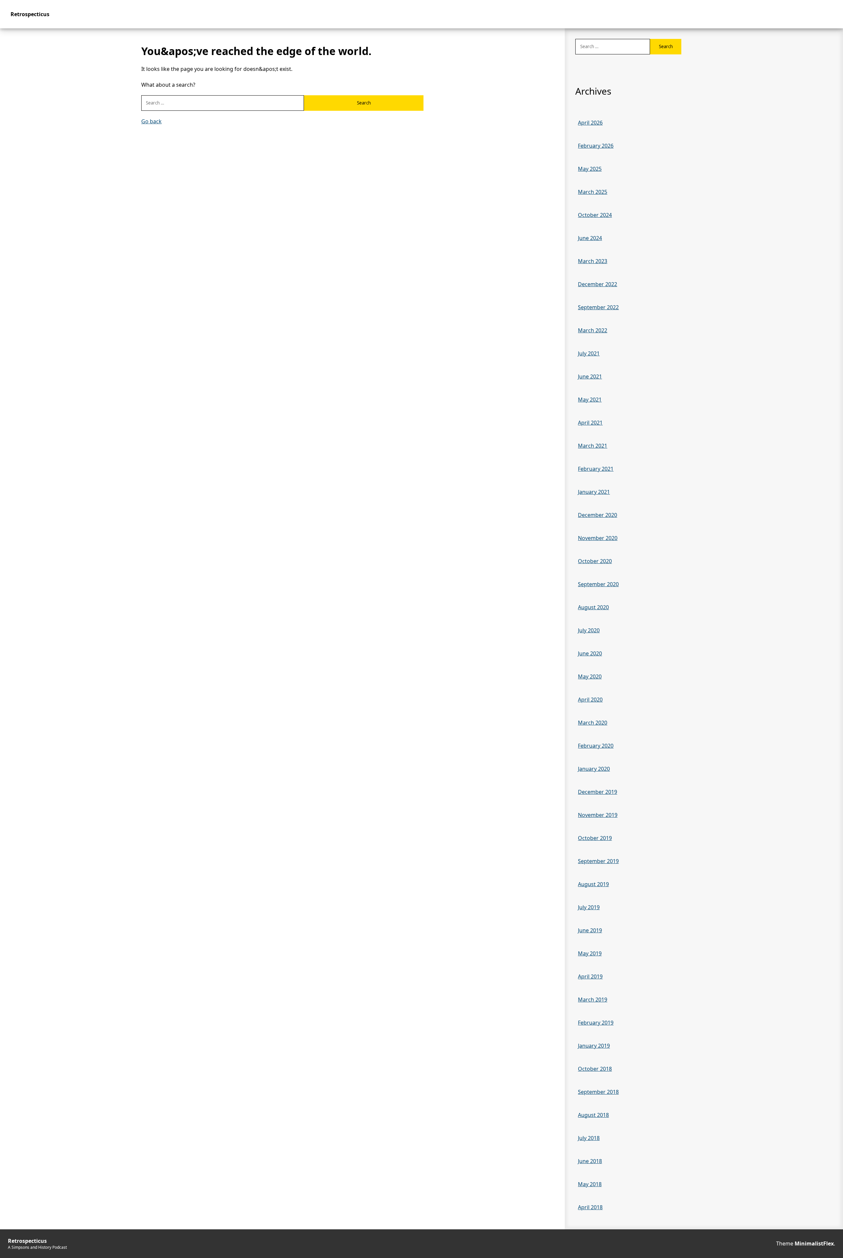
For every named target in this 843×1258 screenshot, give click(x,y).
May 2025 (590, 168)
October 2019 (595, 838)
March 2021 (592, 445)
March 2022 (592, 330)
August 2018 (593, 1115)
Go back (151, 121)
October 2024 (595, 215)
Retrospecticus (30, 14)
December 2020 (597, 515)
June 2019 (590, 930)
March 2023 (592, 261)
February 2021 (595, 468)
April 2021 (590, 422)
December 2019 (597, 791)
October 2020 (595, 561)
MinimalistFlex (814, 1243)
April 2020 (590, 699)
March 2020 (592, 722)
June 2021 (590, 376)
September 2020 (598, 584)
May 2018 (590, 1184)
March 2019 (592, 999)
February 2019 (595, 1022)
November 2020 (597, 538)
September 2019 (598, 861)
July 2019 (589, 907)
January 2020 (594, 768)
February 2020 (595, 745)
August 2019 (593, 884)
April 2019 (590, 976)
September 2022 (598, 307)
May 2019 (590, 953)
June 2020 (590, 653)
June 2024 (590, 238)
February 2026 (595, 145)
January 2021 (594, 491)
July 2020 (589, 630)
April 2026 (590, 122)
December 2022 (597, 284)
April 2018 (590, 1207)
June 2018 (590, 1161)
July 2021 (589, 353)
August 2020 (593, 607)
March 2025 (592, 191)
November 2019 (597, 815)
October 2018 (595, 1068)
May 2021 (590, 399)
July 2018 (589, 1138)
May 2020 (590, 676)
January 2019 (594, 1045)
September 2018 (598, 1091)
